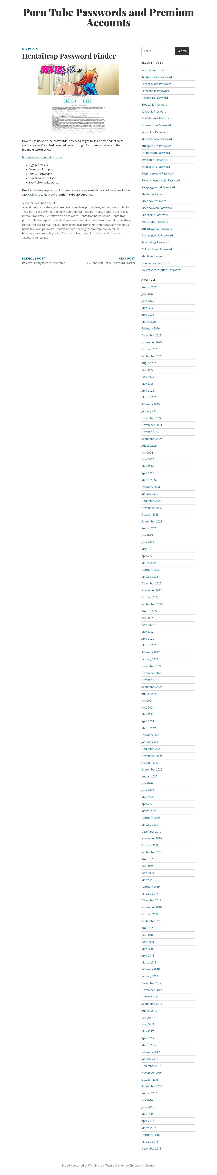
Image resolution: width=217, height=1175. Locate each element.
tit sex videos (40, 238)
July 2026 (147, 294)
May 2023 (147, 549)
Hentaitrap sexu (43, 220)
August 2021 (149, 694)
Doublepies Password (155, 263)
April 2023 (147, 556)
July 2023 (147, 535)
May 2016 (147, 1114)
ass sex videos (111, 207)
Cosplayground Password (157, 173)
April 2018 (147, 955)
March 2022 (148, 645)
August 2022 (149, 611)
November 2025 (151, 342)
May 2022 (147, 632)
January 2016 (149, 1141)
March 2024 (148, 480)
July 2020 (147, 783)
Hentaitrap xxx (31, 225)
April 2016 (147, 1121)
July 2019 (147, 866)
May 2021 (147, 714)
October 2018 (150, 914)
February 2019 (150, 886)
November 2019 (151, 838)
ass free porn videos (87, 207)
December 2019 (151, 831)
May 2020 (147, 797)
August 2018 (149, 928)
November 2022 (151, 590)
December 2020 (151, 749)
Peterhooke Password (155, 91)
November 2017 (151, 990)
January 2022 (149, 659)
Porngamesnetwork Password (160, 180)
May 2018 (147, 949)
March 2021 (148, 728)
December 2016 (151, 1066)
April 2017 (147, 1038)
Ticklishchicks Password (156, 249)
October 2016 (150, 1079)
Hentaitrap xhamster (91, 220)
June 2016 (147, 1107)
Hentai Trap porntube (88, 212)
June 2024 (147, 459)
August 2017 (149, 1011)
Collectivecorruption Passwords (161, 270)
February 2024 (150, 487)
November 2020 (151, 756)
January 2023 (149, 577)
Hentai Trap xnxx (33, 216)
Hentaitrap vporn (66, 220)
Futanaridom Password (156, 125)
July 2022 (147, 618)
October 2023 (150, 514)
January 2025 (149, 411)
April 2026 (147, 315)
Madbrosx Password (154, 194)
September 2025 (151, 356)
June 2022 (147, 625)
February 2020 (150, 818)
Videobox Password (153, 201)
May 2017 (147, 1031)
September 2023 (151, 521)
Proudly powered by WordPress (82, 1165)
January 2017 (149, 1059)
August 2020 (149, 776)
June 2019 (147, 873)
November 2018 (151, 907)
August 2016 (149, 1093)
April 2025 (147, 390)
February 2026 (150, 328)
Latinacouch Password (155, 153)
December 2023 (151, 501)
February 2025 (150, 404)
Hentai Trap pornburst (58, 212)
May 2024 (147, 466)
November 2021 (151, 673)
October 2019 (150, 845)
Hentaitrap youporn (55, 225)
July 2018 (147, 935)
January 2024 (149, 494)
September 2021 (151, 687)
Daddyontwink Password (157, 235)
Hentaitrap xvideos (118, 220)
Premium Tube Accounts (40, 203)
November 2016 (151, 1073)
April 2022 (147, 638)
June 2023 (147, 542)
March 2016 (148, 1128)
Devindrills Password (154, 98)
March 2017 (148, 1045)
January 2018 (149, 976)
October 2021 (150, 680)
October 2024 (150, 432)
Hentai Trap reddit (115, 212)
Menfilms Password (153, 256)
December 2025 (151, 335)
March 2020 (148, 811)
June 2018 (147, 942)
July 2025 (147, 370)
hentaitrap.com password (38, 229)
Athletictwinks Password (156, 229)
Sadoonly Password (153, 111)
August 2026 (149, 287)
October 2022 (150, 597)
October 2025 (150, 349)
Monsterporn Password (156, 139)
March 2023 (148, 563)
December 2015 (151, 1148)
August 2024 (149, 445)
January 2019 (149, 893)
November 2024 (151, 425)
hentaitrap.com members (113, 225)
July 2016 (147, 1100)
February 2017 (150, 1052)
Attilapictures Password (156, 146)
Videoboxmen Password (156, 208)
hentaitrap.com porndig (71, 229)
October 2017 (150, 997)
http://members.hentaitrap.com (42, 157)
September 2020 (151, 769)
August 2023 (149, 528)
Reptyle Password (152, 70)
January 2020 (149, 825)
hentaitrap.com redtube (37, 233)
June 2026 (147, 301)
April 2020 (147, 804)
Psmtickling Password (155, 242)
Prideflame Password (154, 215)
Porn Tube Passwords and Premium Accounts (108, 17)
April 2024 (147, 473)
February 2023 (150, 570)
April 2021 (147, 721)
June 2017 (147, 1024)
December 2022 (151, 583)
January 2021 (149, 742)
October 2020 (150, 763)
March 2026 (148, 322)
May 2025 (147, 383)
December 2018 (151, 900)
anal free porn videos (38, 207)
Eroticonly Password (154, 104)
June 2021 (147, 707)
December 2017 (151, 983)
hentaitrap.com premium (103, 229)
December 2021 (151, 666)
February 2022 (150, 652)
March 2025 (148, 397)
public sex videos (95, 233)
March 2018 (148, 962)
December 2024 (151, 418)
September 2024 (151, 439)
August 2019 (149, 859)
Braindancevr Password (156, 118)
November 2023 (151, 508)
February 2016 (150, 1135)
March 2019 (148, 880)
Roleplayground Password (158, 187)
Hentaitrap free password (61, 216)
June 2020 (147, 790)
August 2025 (149, 363)
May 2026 (147, 308)
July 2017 (147, 1018)
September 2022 (151, 604)
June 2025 (147, 377)
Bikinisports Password (155, 167)
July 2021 (147, 700)
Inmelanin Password (154, 160)
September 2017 (151, 1004)
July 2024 (147, 452)
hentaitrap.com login (82, 225)
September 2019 (151, 852)
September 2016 (151, 1086)
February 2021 (150, 735)
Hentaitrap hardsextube (95, 216)
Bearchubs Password (154, 222)
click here (34, 194)
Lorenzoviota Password (156, 84)
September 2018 (151, 921)
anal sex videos (63, 207)
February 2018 (150, 969)
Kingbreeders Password (156, 77)
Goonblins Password (154, 132)
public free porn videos (68, 233)
